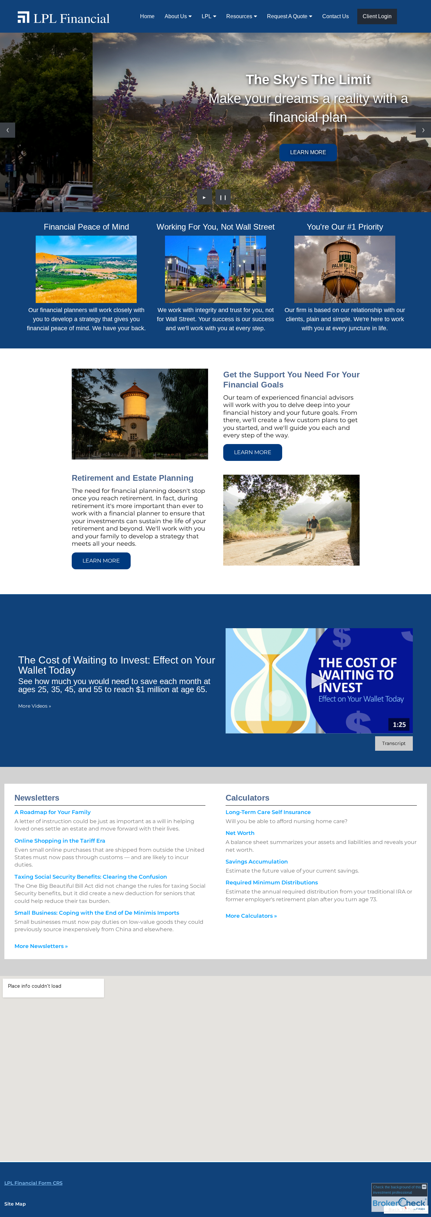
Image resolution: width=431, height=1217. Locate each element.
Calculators (247, 797)
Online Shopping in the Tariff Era (59, 841)
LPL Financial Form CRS (33, 1183)
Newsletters (36, 797)
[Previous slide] (7, 130)
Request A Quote (287, 16)
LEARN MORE (216, 152)
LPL (206, 16)
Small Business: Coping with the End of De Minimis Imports (96, 913)
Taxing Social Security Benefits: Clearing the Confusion (90, 877)
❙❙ (223, 197)
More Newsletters (41, 946)
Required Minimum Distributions (272, 882)
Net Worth (240, 833)
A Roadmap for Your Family (52, 812)
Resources (239, 16)
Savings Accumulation (257, 861)
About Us (176, 16)
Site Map (15, 1204)
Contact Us (335, 16)
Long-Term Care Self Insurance (268, 812)
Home (147, 16)
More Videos (34, 706)
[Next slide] (423, 130)
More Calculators (251, 916)
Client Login (377, 16)
